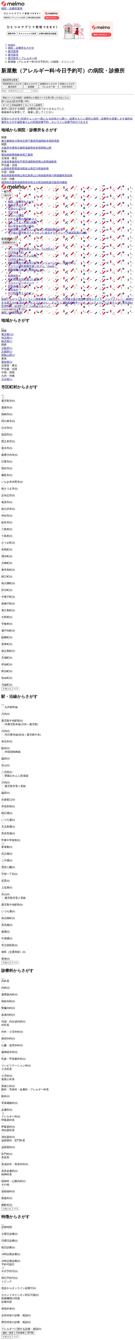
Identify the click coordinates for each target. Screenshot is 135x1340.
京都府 (21, 147)
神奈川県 (14, 140)
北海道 (5, 161)
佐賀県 (13, 182)
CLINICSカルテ (17, 259)
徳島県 (45, 175)
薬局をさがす (16, 205)
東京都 (5, 140)
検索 (35, 91)
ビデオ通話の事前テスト (22, 218)
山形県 (45, 161)
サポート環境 (16, 215)
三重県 (29, 154)
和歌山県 (46, 147)
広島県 (29, 175)
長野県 (13, 168)
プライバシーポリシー (21, 282)
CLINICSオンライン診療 (22, 255)
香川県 (53, 175)
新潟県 (21, 168)
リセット (7, 688)
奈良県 (37, 147)
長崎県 (21, 182)
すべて (6, 105)
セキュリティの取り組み (22, 222)
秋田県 (37, 161)
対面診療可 (17, 105)
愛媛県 (61, 175)
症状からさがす (17, 208)
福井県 (45, 168)
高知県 (68, 175)
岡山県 (21, 175)
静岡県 (13, 154)
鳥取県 (5, 175)
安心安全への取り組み (21, 225)
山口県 (37, 175)
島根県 (13, 175)
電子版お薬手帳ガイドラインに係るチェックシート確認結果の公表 (47, 232)
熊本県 (29, 182)
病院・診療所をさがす (21, 201)
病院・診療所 (9, 8)
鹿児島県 (54, 182)
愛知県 (5, 154)
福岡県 (5, 182)
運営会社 (13, 289)
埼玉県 (24, 140)
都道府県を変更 (10, 80)
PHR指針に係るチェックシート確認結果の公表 (35, 229)
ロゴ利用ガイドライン (21, 293)
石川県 (37, 168)
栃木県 (47, 140)
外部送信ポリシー (18, 286)
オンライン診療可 (33, 105)
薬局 (19, 8)
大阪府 (5, 147)
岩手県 (21, 161)
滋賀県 (29, 147)
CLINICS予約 (16, 252)
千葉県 (32, 140)
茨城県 (39, 140)
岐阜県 (21, 154)
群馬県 (55, 140)
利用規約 (13, 275)
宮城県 (29, 161)
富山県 (29, 168)
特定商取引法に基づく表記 (24, 279)
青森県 (13, 161)
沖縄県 (63, 182)
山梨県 (5, 168)
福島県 (53, 161)
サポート (13, 212)
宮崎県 (45, 182)
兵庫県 (13, 147)
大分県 (37, 182)
